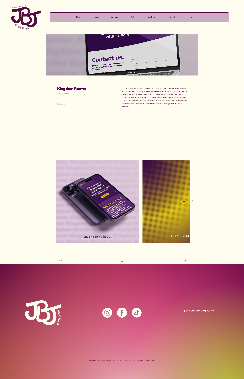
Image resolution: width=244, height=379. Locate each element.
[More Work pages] (135, 17)
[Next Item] (192, 201)
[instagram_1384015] (107, 313)
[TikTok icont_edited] (137, 313)
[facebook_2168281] (122, 313)
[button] (173, 17)
